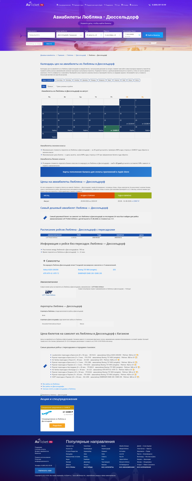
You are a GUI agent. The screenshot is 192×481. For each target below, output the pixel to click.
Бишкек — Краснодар (144, 459)
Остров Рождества (72, 451)
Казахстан (69, 448)
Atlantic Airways (124, 446)
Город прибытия (61, 31)
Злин (85, 454)
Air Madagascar (124, 464)
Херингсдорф (106, 448)
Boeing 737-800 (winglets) (87, 270)
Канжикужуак (88, 448)
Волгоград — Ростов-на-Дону (146, 456)
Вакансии (38, 453)
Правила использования (42, 457)
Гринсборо (87, 446)
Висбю (104, 446)
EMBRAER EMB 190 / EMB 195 (90, 273)
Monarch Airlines (124, 462)
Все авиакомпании (126, 467)
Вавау (86, 456)
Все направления (144, 467)
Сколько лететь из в (59, 389)
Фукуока (104, 464)
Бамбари (86, 459)
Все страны (70, 467)
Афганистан (70, 446)
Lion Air (121, 454)
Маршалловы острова (73, 456)
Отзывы (125, 5)
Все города (88, 467)
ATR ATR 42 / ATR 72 (51, 273)
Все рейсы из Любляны (51, 384)
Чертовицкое (106, 462)
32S (114, 270)
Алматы (104, 456)
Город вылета (32, 31)
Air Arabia (122, 451)
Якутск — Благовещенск (144, 454)
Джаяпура (87, 462)
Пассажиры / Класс (129, 31)
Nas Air (121, 456)
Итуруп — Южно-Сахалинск (146, 464)
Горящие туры (78, 5)
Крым (67, 459)
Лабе (103, 454)
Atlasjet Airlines (124, 448)
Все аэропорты (108, 467)
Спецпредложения (64, 5)
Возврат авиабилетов (42, 451)
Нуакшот (104, 451)
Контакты (134, 5)
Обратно (106, 31)
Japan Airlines (123, 459)
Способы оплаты (40, 449)
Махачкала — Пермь (143, 451)
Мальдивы (69, 454)
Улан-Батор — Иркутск (144, 448)
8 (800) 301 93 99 (159, 5)
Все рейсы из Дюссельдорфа (53, 386)
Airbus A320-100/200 (50, 270)
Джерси (68, 464)
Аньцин (86, 464)
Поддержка (109, 5)
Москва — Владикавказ (144, 462)
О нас (118, 5)
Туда (86, 31)
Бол (103, 459)
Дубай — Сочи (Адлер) (144, 446)
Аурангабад (87, 451)
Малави (68, 462)
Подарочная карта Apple (94, 5)
